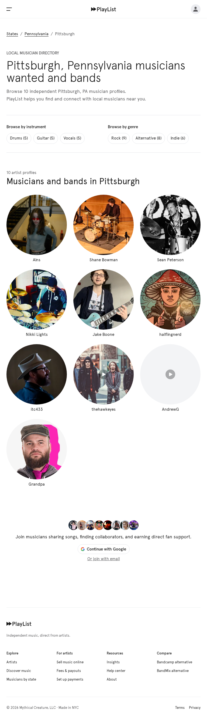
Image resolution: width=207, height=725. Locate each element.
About (112, 679)
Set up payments (70, 679)
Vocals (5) (72, 138)
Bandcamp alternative (174, 662)
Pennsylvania (37, 34)
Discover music (18, 671)
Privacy (195, 708)
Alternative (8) (148, 138)
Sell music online (70, 662)
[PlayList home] (19, 624)
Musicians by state (21, 679)
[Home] (103, 9)
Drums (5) (19, 138)
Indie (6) (178, 138)
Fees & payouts (69, 671)
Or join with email (103, 558)
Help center (116, 671)
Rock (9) (118, 138)
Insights (113, 662)
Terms (180, 708)
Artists (11, 662)
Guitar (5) (45, 138)
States (12, 34)
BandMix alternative (173, 671)
